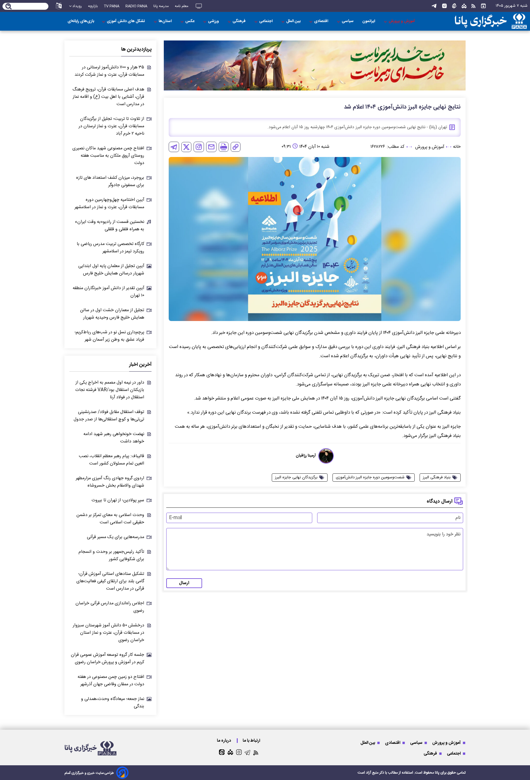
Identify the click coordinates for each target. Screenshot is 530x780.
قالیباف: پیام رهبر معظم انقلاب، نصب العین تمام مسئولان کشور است (111, 460)
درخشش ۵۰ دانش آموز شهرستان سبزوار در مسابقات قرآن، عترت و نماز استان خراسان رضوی (108, 633)
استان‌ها (166, 21)
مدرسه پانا (161, 6)
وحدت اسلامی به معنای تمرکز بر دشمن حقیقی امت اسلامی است (110, 518)
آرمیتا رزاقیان (306, 456)
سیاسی (348, 21)
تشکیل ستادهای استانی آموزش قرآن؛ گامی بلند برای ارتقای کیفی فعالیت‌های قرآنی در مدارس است (110, 581)
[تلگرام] (434, 6)
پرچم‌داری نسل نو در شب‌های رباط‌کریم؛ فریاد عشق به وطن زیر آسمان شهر (109, 336)
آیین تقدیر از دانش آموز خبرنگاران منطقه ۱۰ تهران (108, 292)
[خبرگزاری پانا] (491, 21)
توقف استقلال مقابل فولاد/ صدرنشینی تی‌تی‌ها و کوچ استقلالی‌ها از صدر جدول (109, 415)
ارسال (184, 583)
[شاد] (464, 6)
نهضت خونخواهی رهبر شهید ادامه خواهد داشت (113, 437)
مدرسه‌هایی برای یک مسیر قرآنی (115, 537)
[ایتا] (454, 6)
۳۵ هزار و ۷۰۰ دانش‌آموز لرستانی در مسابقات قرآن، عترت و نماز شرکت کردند (109, 71)
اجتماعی (266, 21)
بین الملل (293, 21)
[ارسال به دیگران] (211, 147)
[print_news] (224, 147)
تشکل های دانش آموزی (126, 21)
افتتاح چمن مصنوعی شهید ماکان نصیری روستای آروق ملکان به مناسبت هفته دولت (108, 156)
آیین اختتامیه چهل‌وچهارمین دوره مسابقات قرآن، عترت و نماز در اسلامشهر (109, 203)
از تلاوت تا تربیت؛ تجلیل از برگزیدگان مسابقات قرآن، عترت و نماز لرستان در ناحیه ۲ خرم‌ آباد (111, 126)
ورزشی (214, 21)
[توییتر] (186, 147)
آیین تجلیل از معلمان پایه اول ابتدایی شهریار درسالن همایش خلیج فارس (111, 269)
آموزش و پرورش (402, 21)
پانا (437, 773)
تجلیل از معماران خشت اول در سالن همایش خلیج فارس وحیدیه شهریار (112, 314)
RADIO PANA (136, 6)
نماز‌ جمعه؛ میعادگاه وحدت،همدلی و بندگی (112, 702)
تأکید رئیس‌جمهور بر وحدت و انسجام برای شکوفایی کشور (111, 555)
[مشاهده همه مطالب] (483, 6)
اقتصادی (321, 21)
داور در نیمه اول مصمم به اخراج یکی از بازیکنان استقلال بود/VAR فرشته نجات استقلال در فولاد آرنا (109, 390)
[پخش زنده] (199, 6)
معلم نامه (181, 6)
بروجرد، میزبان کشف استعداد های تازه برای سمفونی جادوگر (110, 181)
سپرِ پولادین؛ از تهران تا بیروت (117, 500)
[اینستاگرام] (444, 6)
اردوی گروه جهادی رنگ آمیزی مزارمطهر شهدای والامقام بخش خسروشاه (110, 482)
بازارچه (93, 6)
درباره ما (224, 740)
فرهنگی (239, 21)
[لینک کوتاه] (235, 147)
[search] (9, 7)
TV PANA (111, 6)
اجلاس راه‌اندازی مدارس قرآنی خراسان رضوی (109, 607)
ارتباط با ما (252, 740)
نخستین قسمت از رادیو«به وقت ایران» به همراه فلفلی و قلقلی (109, 225)
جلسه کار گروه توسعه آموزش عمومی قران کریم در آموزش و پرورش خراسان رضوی (107, 658)
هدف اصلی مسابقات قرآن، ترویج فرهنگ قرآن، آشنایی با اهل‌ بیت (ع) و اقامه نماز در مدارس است (108, 97)
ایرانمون (369, 21)
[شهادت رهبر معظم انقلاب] (315, 65)
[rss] (473, 6)
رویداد (77, 6)
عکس (190, 21)
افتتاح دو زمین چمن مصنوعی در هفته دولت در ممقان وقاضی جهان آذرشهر (111, 680)
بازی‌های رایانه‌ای (80, 21)
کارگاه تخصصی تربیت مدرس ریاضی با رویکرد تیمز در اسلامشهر (110, 247)
